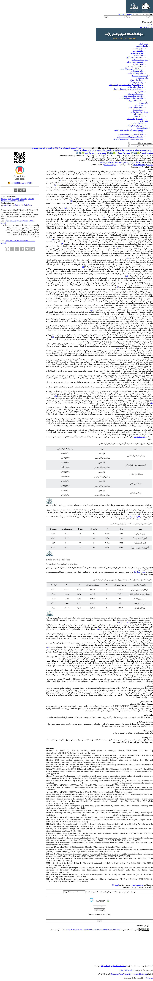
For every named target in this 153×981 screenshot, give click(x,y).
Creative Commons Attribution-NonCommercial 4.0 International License (92, 929)
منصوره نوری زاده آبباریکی (95, 153)
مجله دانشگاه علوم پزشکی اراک (113, 966)
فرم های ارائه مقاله (135, 87)
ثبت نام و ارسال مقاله (139, 112)
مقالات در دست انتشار (134, 67)
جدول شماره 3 (140, 572)
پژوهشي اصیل (137, 885)
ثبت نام (150, 24)
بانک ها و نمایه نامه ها (140, 76)
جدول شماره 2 (134, 516)
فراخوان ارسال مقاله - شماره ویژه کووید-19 (126, 85)
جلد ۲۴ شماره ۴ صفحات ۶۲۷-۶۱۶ (68, 148)
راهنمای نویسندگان (136, 82)
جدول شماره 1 (139, 437)
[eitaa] (7, 249)
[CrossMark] (20, 181)
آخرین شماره (138, 64)
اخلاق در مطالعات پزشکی (133, 96)
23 (119, 622)
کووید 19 (115, 885)
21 (125, 622)
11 (83, 267)
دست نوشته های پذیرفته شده (131, 69)
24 (98, 629)
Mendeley (7, 205)
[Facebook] (32, 249)
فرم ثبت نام (138, 114)
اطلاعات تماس (137, 123)
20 (127, 622)
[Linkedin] (17, 249)
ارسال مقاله (138, 116)
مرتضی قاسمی (147, 153)
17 (81, 341)
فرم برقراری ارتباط (135, 125)
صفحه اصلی (143, 44)
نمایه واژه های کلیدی (135, 73)
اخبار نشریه (138, 55)
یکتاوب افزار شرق (126, 970)
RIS (9, 199)
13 (56, 296)
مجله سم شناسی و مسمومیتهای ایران (128, 139)
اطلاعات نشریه (142, 46)
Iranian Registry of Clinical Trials (130, 134)
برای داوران (143, 103)
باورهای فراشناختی (106, 162)
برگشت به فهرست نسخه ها (43, 148)
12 (127, 276)
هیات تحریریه (138, 51)
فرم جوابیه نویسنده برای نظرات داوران (128, 89)
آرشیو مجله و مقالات (140, 60)
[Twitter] (27, 249)
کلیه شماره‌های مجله (135, 62)
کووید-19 (118, 162)
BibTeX (4, 199)
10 (74, 246)
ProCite (31, 199)
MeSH (140, 132)
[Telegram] (22, 249)
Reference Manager (8, 201)
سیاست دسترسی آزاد (134, 57)
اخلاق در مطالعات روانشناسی (131, 98)
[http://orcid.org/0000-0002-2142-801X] (138, 154)
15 (100, 332)
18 (118, 348)
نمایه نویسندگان (137, 71)
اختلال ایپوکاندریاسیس (131, 162)
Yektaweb (149, 978)
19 (151, 403)
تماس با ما (144, 121)
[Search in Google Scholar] (135, 154)
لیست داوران (138, 110)
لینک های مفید (142, 128)
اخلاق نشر (139, 91)
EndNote (15, 199)
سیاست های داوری (135, 101)
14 (91, 310)
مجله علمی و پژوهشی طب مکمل (130, 137)
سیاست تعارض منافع (135, 94)
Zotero (17, 205)
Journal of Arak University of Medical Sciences (129, 974)
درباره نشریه (138, 48)
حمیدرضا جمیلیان (123, 153)
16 (53, 337)
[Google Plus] (12, 249)
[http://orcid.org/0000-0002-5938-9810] (114, 154)
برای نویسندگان (142, 78)
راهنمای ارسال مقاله (135, 119)
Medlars (23, 199)
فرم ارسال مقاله (136, 80)
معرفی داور (138, 105)
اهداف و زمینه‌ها (137, 53)
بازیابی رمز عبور (146, 27)
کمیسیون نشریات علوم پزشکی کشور (128, 130)
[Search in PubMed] (132, 154)
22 (122, 622)
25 (135, 672)
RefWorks (20, 201)
